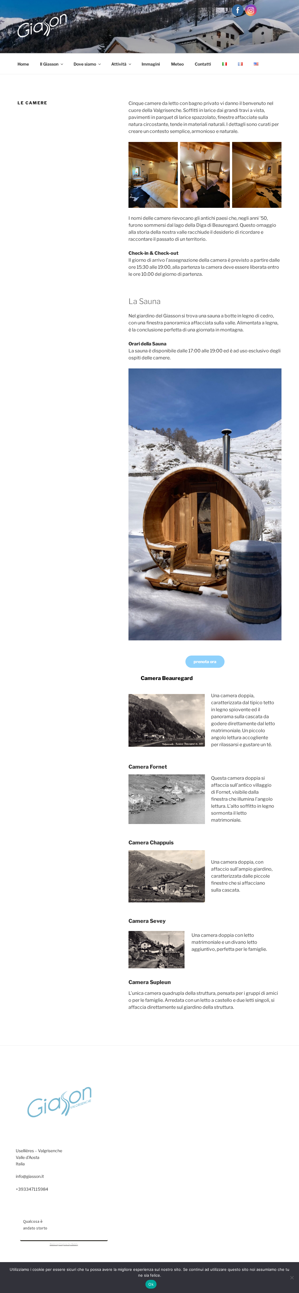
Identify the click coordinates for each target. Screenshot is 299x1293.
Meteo (177, 64)
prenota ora (205, 661)
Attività (118, 64)
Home (23, 64)
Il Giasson (49, 64)
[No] (292, 1277)
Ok (151, 1284)
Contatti (203, 64)
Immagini (151, 64)
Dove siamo (85, 64)
